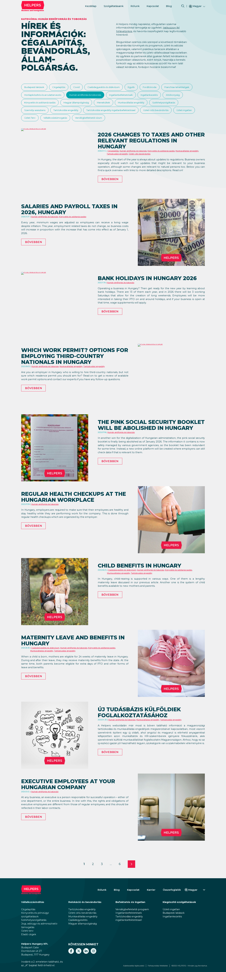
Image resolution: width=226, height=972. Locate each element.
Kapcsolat (153, 6)
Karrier (151, 889)
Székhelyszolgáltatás (163, 102)
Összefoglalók (172, 889)
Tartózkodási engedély (65, 110)
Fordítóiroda (149, 87)
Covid (76, 87)
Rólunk (135, 6)
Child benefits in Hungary (139, 565)
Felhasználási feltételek (158, 966)
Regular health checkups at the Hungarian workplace (73, 497)
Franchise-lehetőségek (176, 87)
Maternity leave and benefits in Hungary (73, 640)
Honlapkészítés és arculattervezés (42, 95)
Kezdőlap (90, 6)
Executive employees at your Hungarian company (68, 784)
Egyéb (131, 87)
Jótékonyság (173, 95)
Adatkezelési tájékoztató (133, 966)
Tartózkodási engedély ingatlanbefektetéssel (110, 110)
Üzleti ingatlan (184, 110)
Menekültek (103, 102)
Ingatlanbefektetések (121, 95)
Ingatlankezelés (149, 95)
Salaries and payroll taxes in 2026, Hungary (69, 209)
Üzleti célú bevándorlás (155, 110)
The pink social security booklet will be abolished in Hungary (151, 425)
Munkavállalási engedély (131, 102)
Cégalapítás (58, 87)
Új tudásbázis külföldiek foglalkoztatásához (139, 712)
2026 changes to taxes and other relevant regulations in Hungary (151, 140)
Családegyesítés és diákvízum (104, 87)
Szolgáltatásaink (113, 6)
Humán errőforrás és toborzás (85, 95)
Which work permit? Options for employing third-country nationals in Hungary (74, 356)
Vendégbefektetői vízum (88, 117)
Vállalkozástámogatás (55, 117)
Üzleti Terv (29, 117)
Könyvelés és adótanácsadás (39, 102)
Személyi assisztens (34, 110)
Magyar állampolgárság (76, 102)
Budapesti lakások (34, 87)
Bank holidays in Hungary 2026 (147, 278)
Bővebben (109, 179)
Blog (169, 6)
